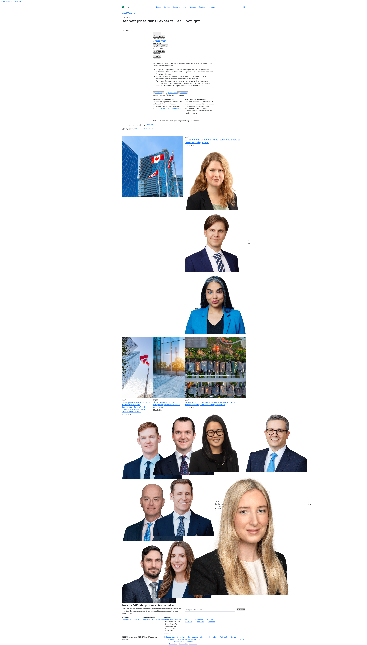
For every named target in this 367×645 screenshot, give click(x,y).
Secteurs (176, 7)
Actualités (131, 13)
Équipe (158, 7)
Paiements (193, 644)
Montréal (211, 622)
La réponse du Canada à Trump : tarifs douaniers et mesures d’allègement (212, 141)
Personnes (125, 619)
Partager (159, 93)
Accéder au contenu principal (10, 1)
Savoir (185, 7)
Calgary (166, 619)
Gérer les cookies (183, 639)
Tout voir (150, 125)
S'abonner (183, 93)
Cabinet (193, 7)
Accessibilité (183, 644)
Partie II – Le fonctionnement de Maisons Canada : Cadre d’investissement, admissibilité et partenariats (210, 403)
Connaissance (148, 619)
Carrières (202, 7)
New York (200, 622)
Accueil (124, 13)
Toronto (187, 619)
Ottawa (210, 619)
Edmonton (199, 619)
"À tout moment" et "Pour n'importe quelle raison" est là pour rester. (166, 404)
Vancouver (188, 622)
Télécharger (172, 93)
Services (167, 7)
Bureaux (212, 7)
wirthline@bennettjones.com (170, 108)
